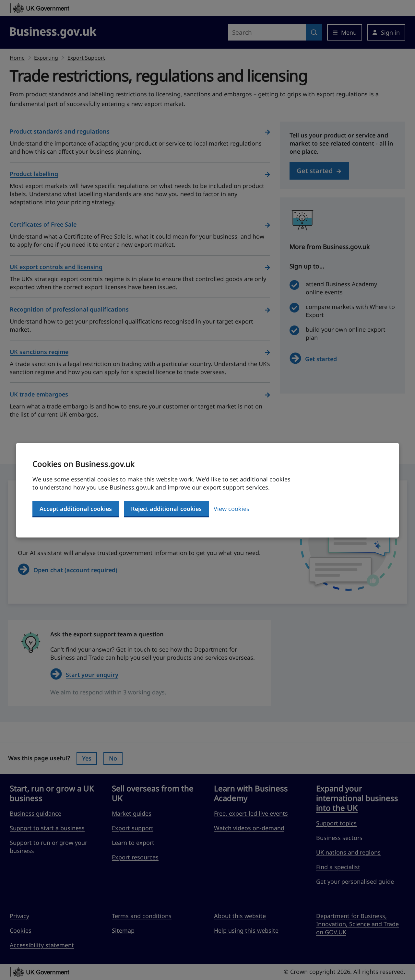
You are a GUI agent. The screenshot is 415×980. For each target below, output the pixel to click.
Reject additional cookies (166, 509)
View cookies (231, 509)
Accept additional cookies (76, 509)
